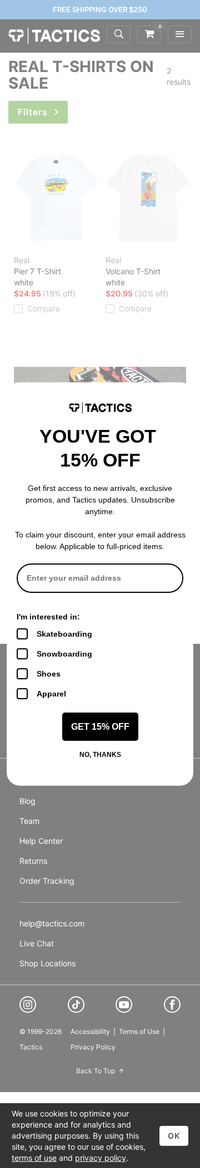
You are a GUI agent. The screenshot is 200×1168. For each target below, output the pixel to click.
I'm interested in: (48, 616)
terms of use (34, 1157)
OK (174, 1135)
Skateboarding (64, 633)
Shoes (49, 673)
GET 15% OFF (100, 726)
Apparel (51, 693)
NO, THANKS (100, 755)
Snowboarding (64, 653)
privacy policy (100, 1157)
